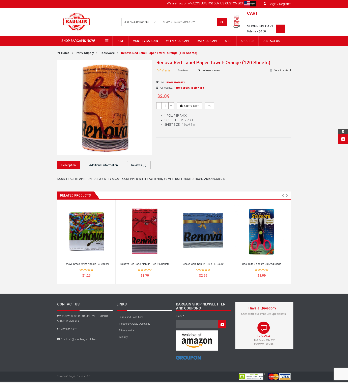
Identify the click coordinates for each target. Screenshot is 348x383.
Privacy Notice (126, 330)
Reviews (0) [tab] (138, 165)
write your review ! (212, 70)
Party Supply (85, 53)
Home (65, 53)
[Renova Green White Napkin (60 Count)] (86, 231)
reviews (183, 70)
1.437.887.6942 (68, 329)
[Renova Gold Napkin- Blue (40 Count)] (203, 231)
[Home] (188, 359)
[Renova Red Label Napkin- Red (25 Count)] (145, 231)
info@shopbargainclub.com (83, 339)
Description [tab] (68, 165)
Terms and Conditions (131, 317)
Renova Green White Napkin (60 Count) (86, 263)
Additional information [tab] (103, 165)
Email (180, 316)
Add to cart (191, 106)
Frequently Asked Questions (134, 323)
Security (123, 336)
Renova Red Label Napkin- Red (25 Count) (144, 263)
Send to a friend (282, 70)
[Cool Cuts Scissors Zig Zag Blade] (261, 231)
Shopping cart (260, 26)
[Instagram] (343, 139)
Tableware (107, 53)
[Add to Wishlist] (209, 105)
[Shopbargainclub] (83, 22)
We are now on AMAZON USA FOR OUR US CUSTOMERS (205, 3)
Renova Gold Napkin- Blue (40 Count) (203, 263)
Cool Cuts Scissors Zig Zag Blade (261, 263)
